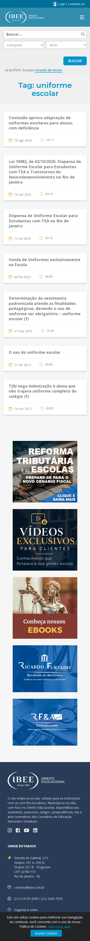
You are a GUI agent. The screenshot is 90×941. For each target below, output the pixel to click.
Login (61, 4)
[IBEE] (25, 16)
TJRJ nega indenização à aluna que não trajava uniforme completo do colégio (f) (43, 391)
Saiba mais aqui (59, 926)
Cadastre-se (76, 4)
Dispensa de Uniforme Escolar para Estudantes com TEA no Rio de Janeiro (43, 220)
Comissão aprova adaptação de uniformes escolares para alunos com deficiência (41, 123)
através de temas (48, 70)
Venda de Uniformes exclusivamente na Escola (44, 262)
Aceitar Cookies (46, 933)
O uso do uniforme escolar (35, 352)
